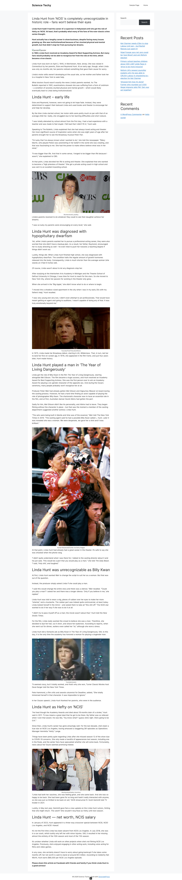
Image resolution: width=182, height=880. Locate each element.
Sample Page (134, 5)
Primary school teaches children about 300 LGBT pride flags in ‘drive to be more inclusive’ (133, 64)
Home (145, 5)
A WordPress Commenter (131, 114)
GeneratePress (104, 877)
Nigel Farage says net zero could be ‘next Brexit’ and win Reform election (134, 55)
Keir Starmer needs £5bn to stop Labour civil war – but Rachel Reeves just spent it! (134, 46)
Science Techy (41, 5)
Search (123, 18)
